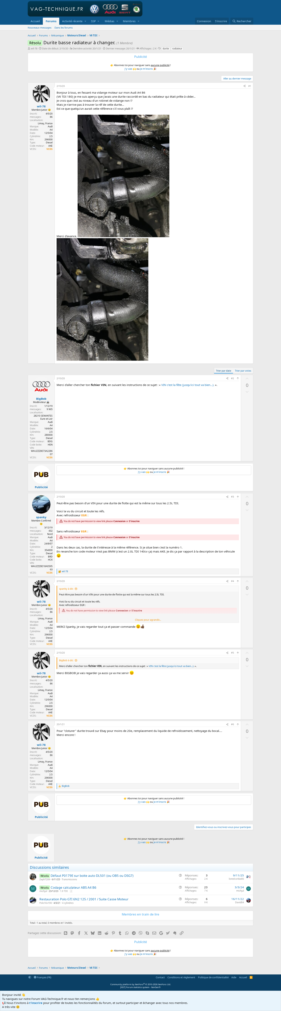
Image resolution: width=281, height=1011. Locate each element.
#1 (249, 86)
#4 (232, 581)
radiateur (177, 48)
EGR (84, 515)
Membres (129, 21)
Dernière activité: (87, 48)
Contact (160, 977)
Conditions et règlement (181, 977)
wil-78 (34, 48)
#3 (232, 496)
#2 (232, 378)
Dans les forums (63, 27)
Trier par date (223, 370)
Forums (51, 21)
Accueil (35, 21)
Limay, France (45, 123)
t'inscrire (35, 1003)
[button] (85, 21)
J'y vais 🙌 (130, 68)
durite (166, 48)
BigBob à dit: (66, 660)
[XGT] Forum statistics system (140, 987)
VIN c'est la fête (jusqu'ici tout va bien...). (187, 385)
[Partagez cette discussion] (244, 86)
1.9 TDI (64, 891)
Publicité (41, 487)
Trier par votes (243, 370)
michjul (43, 891)
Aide (233, 977)
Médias (109, 21)
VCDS (49, 149)
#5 (232, 652)
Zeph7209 (44, 879)
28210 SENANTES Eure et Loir (43, 417)
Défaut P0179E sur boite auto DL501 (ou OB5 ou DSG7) (92, 875)
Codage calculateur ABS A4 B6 (73, 887)
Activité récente (72, 21)
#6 (232, 724)
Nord (50, 534)
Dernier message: (120, 48)
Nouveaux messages (39, 27)
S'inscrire (134, 521)
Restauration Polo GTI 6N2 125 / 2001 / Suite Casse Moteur (83, 899)
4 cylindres (68, 903)
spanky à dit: (66, 588)
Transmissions (69, 879)
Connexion (119, 521)
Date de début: (55, 48)
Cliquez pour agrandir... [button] (148, 619)
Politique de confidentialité (213, 977)
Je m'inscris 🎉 (148, 68)
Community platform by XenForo (140, 984)
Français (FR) (43, 977)
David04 (239, 902)
